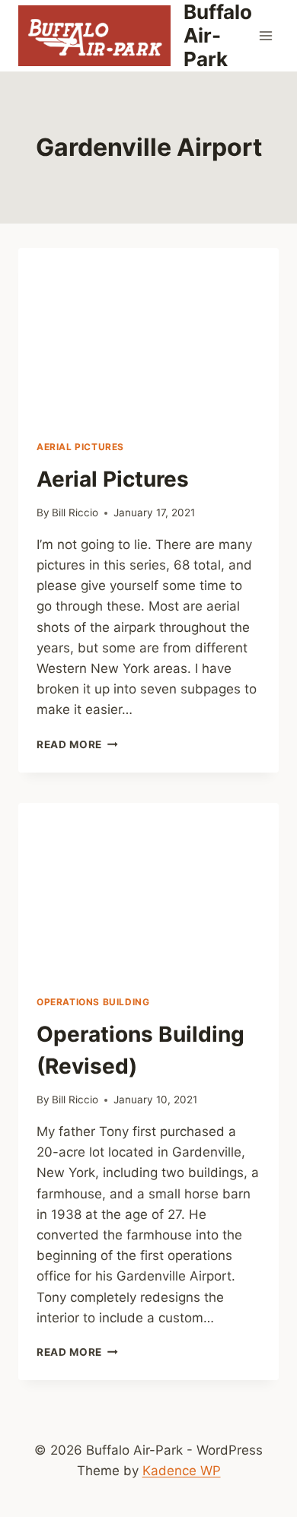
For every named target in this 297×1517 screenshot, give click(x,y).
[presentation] (148, 334)
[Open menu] (266, 35)
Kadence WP (181, 1470)
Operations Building (93, 1002)
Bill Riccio (75, 512)
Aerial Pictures (80, 446)
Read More (77, 744)
